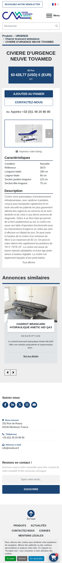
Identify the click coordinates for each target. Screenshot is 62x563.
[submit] (56, 26)
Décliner (22, 558)
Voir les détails (30, 356)
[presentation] (8, 372)
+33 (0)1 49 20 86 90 (36, 111)
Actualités (38, 525)
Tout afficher (28, 262)
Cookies (44, 530)
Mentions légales (31, 535)
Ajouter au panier (28, 94)
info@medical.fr (10, 448)
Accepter (10, 558)
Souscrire (31, 489)
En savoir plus (36, 558)
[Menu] (49, 15)
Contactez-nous (29, 102)
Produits (20, 525)
